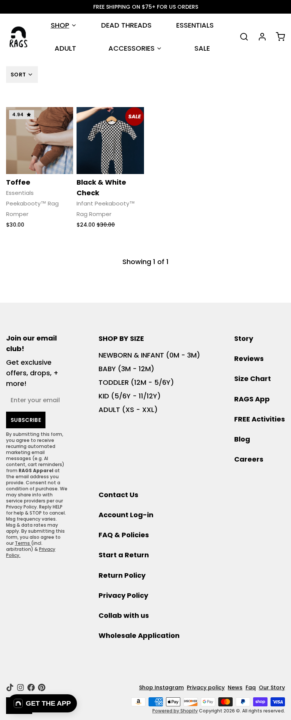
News (235, 687)
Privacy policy (206, 687)
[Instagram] (20, 687)
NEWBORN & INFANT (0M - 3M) (149, 355)
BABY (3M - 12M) (126, 368)
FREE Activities (259, 419)
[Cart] (277, 36)
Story (243, 338)
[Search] (241, 36)
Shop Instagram (161, 687)
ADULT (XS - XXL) (128, 409)
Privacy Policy (123, 595)
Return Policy (122, 575)
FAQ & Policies (124, 535)
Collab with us (124, 615)
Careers (248, 459)
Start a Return (124, 555)
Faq (251, 687)
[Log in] (259, 36)
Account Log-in (126, 514)
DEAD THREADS (126, 25)
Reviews (249, 358)
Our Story (272, 687)
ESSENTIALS (195, 25)
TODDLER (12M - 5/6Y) (136, 382)
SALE (202, 48)
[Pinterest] (41, 687)
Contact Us (118, 494)
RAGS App (252, 399)
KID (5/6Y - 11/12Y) (130, 396)
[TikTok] (10, 687)
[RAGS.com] (18, 36)
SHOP (60, 25)
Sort (18, 74)
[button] (42, 703)
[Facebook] (31, 687)
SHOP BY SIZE (121, 338)
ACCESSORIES (131, 48)
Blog (242, 439)
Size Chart (252, 378)
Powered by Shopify (175, 711)
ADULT (65, 48)
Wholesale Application (139, 635)
